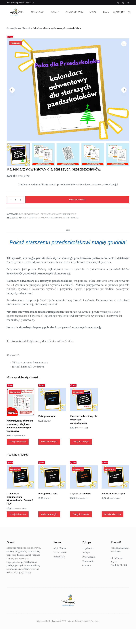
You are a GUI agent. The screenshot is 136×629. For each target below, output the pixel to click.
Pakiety (54, 12)
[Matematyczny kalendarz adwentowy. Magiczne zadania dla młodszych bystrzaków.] (20, 402)
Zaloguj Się (59, 556)
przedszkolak (71, 218)
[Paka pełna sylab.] (52, 399)
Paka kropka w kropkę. (113, 493)
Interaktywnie (74, 12)
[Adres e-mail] (128, 3)
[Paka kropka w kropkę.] (115, 477)
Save (11, 37)
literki (58, 218)
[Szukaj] (114, 12)
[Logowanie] (122, 12)
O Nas (93, 12)
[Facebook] (118, 3)
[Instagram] (123, 3)
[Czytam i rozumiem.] (84, 477)
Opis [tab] (68, 230)
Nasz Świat (17, 12)
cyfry (24, 218)
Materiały (37, 12)
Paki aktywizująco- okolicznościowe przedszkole (47, 214)
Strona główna (13, 28)
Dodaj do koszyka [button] (17, 441)
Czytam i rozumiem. (80, 493)
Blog (106, 12)
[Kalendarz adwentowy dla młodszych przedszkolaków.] (84, 399)
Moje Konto (60, 548)
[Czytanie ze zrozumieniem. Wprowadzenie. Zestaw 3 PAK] (20, 477)
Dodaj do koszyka (77, 199)
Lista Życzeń (60, 552)
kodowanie (47, 218)
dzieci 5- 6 (34, 218)
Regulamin (87, 548)
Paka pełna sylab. (47, 416)
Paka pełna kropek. (48, 493)
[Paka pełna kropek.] (52, 477)
